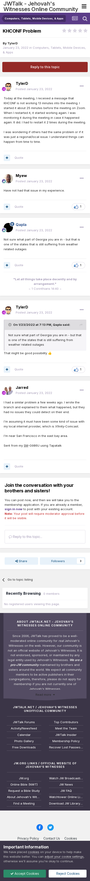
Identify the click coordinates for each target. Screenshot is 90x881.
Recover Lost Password (66, 747)
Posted (34, 89)
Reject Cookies (67, 873)
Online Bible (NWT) (24, 784)
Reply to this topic (45, 67)
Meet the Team (66, 728)
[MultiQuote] (7, 158)
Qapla (57, 324)
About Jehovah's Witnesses (24, 797)
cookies (33, 852)
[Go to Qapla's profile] (8, 227)
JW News (66, 784)
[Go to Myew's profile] (8, 178)
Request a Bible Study (24, 791)
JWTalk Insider (66, 735)
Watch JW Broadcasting (66, 778)
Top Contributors (66, 722)
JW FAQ (66, 791)
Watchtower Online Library (66, 797)
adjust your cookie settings (64, 856)
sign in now (13, 509)
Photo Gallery (24, 741)
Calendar (24, 735)
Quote (19, 157)
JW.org (24, 778)
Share (22, 561)
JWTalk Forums (24, 722)
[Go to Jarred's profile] (8, 390)
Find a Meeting (24, 803)
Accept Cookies (26, 873)
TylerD (12, 43)
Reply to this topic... (27, 537)
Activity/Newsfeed (24, 728)
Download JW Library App (66, 803)
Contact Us (51, 838)
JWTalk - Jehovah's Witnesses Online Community (40, 6)
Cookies (70, 838)
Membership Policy (66, 741)
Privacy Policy (28, 838)
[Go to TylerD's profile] (8, 86)
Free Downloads (24, 747)
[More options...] (81, 86)
